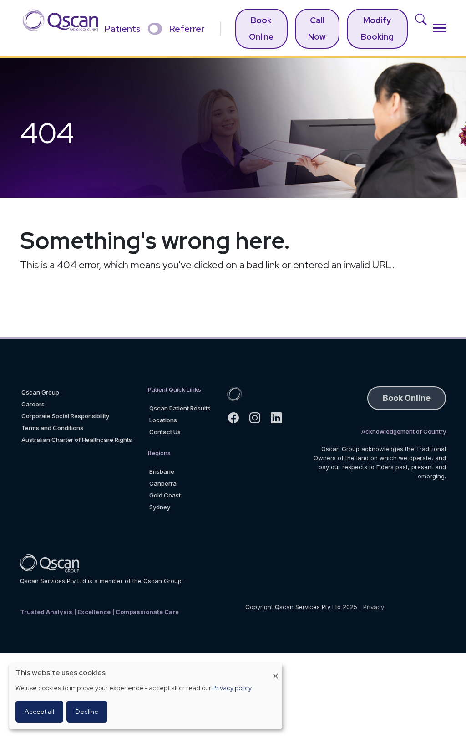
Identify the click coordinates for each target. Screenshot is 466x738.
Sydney (159, 507)
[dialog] (145, 696)
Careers (33, 404)
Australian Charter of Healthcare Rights (76, 439)
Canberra (163, 483)
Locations (163, 420)
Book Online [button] (407, 398)
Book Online (261, 28)
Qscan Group (40, 392)
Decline (87, 711)
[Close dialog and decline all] (275, 669)
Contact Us (165, 432)
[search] (424, 28)
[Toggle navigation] (439, 28)
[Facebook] (237, 418)
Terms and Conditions (52, 427)
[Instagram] (258, 418)
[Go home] (234, 393)
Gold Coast (165, 495)
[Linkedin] (280, 418)
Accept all (39, 711)
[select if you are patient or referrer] (155, 29)
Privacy (373, 606)
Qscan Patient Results (180, 408)
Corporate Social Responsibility (65, 416)
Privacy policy (232, 688)
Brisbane (161, 471)
